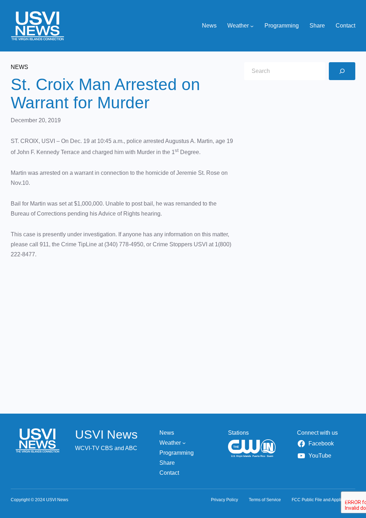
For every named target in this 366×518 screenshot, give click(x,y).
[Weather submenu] (252, 26)
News (19, 67)
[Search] (342, 71)
